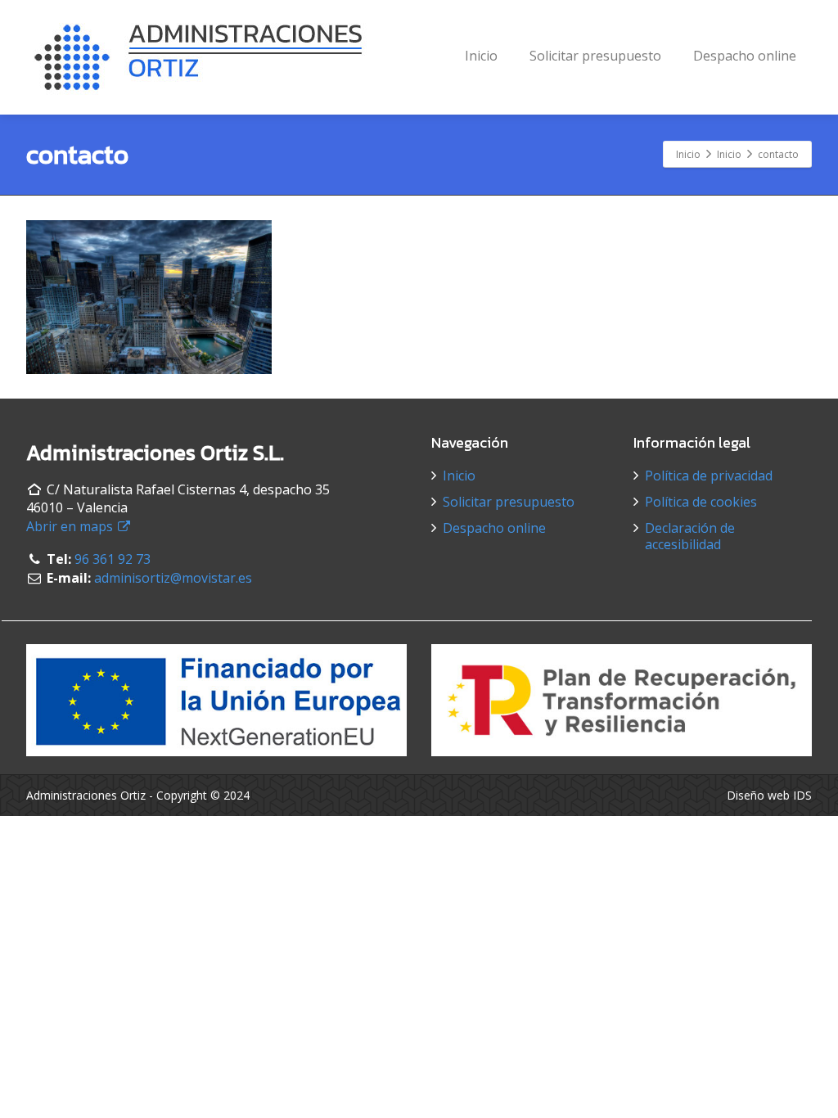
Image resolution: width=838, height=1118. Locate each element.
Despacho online (744, 56)
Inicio (481, 56)
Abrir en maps (71, 526)
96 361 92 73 (112, 559)
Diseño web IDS (769, 795)
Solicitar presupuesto (595, 56)
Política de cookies (701, 502)
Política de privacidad (709, 476)
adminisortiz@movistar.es (173, 578)
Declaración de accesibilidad (690, 536)
